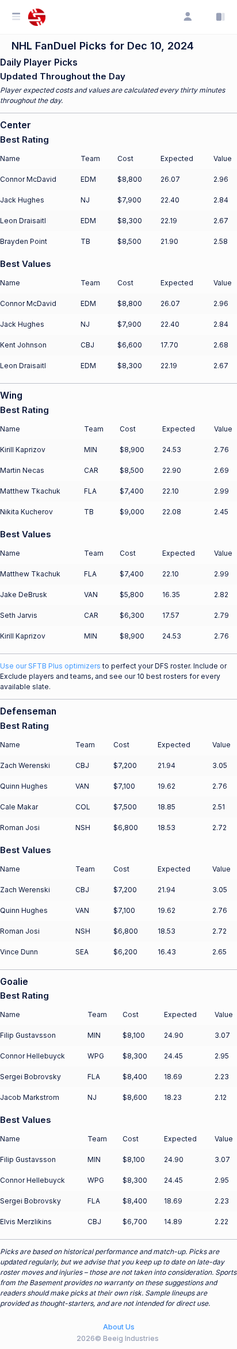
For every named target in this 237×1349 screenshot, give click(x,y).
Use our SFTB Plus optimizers (50, 666)
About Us (119, 1327)
